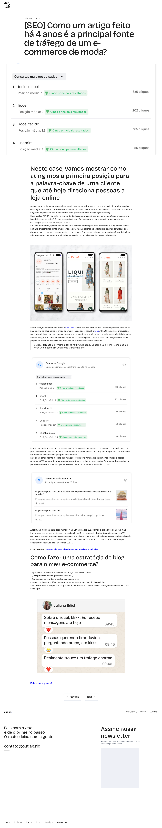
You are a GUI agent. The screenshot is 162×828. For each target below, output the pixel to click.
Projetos (18, 822)
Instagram (130, 712)
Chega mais (62, 822)
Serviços (49, 822)
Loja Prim (69, 327)
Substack (154, 712)
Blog (38, 822)
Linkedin (142, 712)
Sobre (29, 822)
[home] (7, 5)
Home (7, 822)
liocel (96, 331)
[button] (156, 5)
